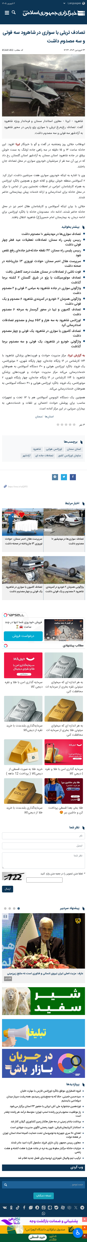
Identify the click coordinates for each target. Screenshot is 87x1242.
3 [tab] (9, 908)
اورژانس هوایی (54, 449)
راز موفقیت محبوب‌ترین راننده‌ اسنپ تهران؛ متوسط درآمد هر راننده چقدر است (42, 1114)
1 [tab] (18, 908)
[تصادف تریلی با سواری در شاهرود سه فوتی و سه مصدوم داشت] (43, 85)
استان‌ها (49, 417)
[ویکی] (5, 1208)
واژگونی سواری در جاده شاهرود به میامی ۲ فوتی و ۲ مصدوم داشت (41, 291)
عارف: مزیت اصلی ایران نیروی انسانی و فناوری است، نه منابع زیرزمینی (45, 973)
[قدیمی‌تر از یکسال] (64, 522)
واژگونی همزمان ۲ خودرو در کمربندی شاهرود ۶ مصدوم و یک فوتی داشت (41, 301)
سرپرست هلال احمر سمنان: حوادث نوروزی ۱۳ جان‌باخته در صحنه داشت (41, 264)
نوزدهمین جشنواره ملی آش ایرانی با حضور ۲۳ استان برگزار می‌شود (45, 1106)
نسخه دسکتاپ (43, 1196)
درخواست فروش (23, 636)
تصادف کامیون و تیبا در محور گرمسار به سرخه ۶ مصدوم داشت (41, 312)
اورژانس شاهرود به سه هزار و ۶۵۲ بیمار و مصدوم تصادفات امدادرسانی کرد (41, 323)
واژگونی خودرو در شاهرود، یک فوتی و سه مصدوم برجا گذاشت (41, 344)
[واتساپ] (43, 1214)
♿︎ (78, 1232)
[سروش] (37, 1208)
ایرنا (50, 13)
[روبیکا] (69, 1208)
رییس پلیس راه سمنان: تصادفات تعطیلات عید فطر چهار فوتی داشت (41, 242)
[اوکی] (11, 1208)
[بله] (56, 1208)
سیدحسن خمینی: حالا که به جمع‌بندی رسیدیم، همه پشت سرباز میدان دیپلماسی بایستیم (43, 1099)
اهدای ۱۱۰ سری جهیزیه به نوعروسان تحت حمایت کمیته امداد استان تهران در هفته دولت (42, 1135)
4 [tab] (5, 908)
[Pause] (48, 637)
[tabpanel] (43, 948)
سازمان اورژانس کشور (69, 456)
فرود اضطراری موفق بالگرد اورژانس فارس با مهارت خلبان (50, 1091)
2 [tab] (14, 908)
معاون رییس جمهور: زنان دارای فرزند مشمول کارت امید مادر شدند (46, 1143)
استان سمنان (74, 449)
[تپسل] (5, 615)
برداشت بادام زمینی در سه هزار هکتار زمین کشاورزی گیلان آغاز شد (46, 1121)
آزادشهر (26, 456)
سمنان (38, 417)
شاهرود (37, 449)
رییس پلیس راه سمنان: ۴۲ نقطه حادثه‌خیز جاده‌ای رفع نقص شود (41, 253)
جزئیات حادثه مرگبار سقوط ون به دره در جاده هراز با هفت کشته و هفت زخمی (42, 1150)
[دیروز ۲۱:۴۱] (43, 941)
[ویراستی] (30, 1208)
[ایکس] (76, 1208)
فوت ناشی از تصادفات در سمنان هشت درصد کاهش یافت (43, 272)
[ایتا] (43, 1208)
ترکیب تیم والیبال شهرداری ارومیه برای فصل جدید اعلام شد (49, 1158)
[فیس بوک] (24, 1208)
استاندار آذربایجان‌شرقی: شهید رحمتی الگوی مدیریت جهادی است (45, 1127)
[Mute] (54, 637)
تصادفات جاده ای (44, 456)
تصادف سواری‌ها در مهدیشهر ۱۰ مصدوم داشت (51, 234)
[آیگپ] (50, 1208)
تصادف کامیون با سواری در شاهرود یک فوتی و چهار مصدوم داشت (41, 333)
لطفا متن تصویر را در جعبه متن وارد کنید (62, 874)
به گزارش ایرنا (76, 355)
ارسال (8, 889)
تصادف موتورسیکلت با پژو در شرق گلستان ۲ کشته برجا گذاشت (41, 280)
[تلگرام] (82, 1208)
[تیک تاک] (17, 1208)
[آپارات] (63, 1208)
